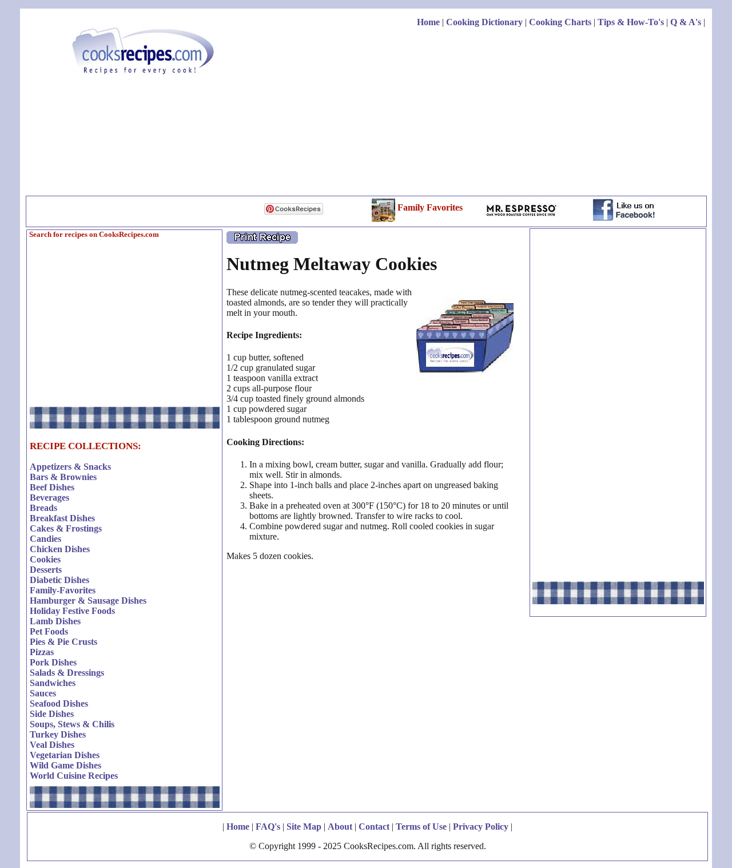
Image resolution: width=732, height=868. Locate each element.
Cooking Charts (560, 22)
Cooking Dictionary (484, 22)
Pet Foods (49, 631)
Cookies (45, 559)
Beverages (49, 497)
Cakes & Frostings (66, 528)
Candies (45, 539)
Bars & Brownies (63, 477)
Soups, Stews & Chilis (72, 724)
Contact (374, 826)
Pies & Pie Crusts (63, 642)
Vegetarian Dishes (65, 755)
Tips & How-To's (631, 22)
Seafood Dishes (59, 703)
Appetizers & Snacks (70, 466)
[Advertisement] (497, 113)
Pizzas (42, 652)
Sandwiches (52, 683)
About (340, 826)
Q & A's (685, 22)
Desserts (46, 569)
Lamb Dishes (55, 621)
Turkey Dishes (58, 734)
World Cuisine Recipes (74, 775)
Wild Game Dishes (65, 765)
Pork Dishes (53, 662)
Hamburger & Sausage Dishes (88, 600)
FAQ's (268, 826)
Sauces (43, 693)
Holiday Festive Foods (72, 611)
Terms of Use (421, 826)
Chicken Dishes (60, 549)
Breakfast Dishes (62, 518)
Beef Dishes (52, 487)
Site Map (304, 826)
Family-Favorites (63, 590)
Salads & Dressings (67, 672)
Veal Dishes (52, 745)
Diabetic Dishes (59, 580)
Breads (43, 508)
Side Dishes (52, 714)
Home (428, 22)
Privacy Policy (480, 826)
